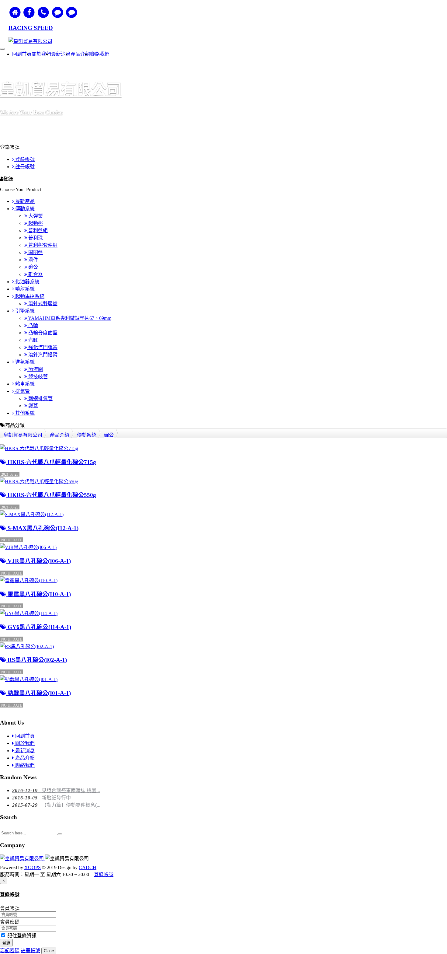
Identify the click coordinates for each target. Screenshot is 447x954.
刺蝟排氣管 (40, 398)
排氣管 (22, 391)
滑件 (32, 259)
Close (49, 951)
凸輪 (32, 325)
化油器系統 (27, 281)
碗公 (32, 267)
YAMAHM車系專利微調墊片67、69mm (69, 318)
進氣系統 (24, 362)
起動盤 (35, 223)
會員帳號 (9, 908)
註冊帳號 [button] (30, 950)
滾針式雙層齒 (42, 303)
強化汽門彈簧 (42, 347)
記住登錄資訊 (21, 935)
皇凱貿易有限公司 (22, 435)
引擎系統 (24, 310)
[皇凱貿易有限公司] (22, 858)
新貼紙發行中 (41, 797)
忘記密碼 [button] (9, 950)
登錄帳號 (24, 159)
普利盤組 (37, 230)
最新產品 (24, 201)
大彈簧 (35, 215)
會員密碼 (9, 921)
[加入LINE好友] (58, 12)
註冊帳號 (24, 166)
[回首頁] (16, 12)
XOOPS (32, 867)
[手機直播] (44, 12)
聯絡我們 (24, 765)
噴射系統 (24, 289)
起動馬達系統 (29, 296)
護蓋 (32, 405)
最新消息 (24, 750)
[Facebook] (30, 12)
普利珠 (35, 237)
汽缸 (32, 340)
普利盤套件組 (42, 245)
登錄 (6, 943)
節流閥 (35, 369)
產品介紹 (59, 435)
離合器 (35, 274)
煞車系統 (24, 383)
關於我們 (24, 743)
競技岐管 (37, 376)
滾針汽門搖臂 (42, 354)
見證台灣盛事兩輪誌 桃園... (56, 790)
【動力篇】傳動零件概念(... (56, 805)
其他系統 (24, 413)
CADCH (87, 867)
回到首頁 (24, 736)
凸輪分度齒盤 (42, 332)
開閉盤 (35, 252)
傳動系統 (24, 208)
